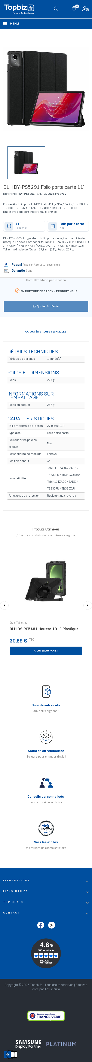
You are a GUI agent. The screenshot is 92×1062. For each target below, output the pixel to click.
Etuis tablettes (18, 623)
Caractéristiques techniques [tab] (45, 332)
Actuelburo (52, 989)
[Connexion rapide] (85, 10)
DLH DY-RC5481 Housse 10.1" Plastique (44, 629)
